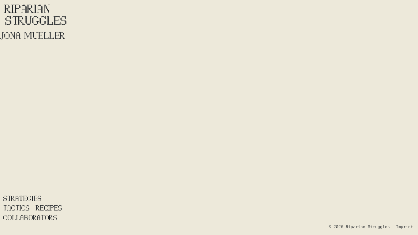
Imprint (404, 226)
